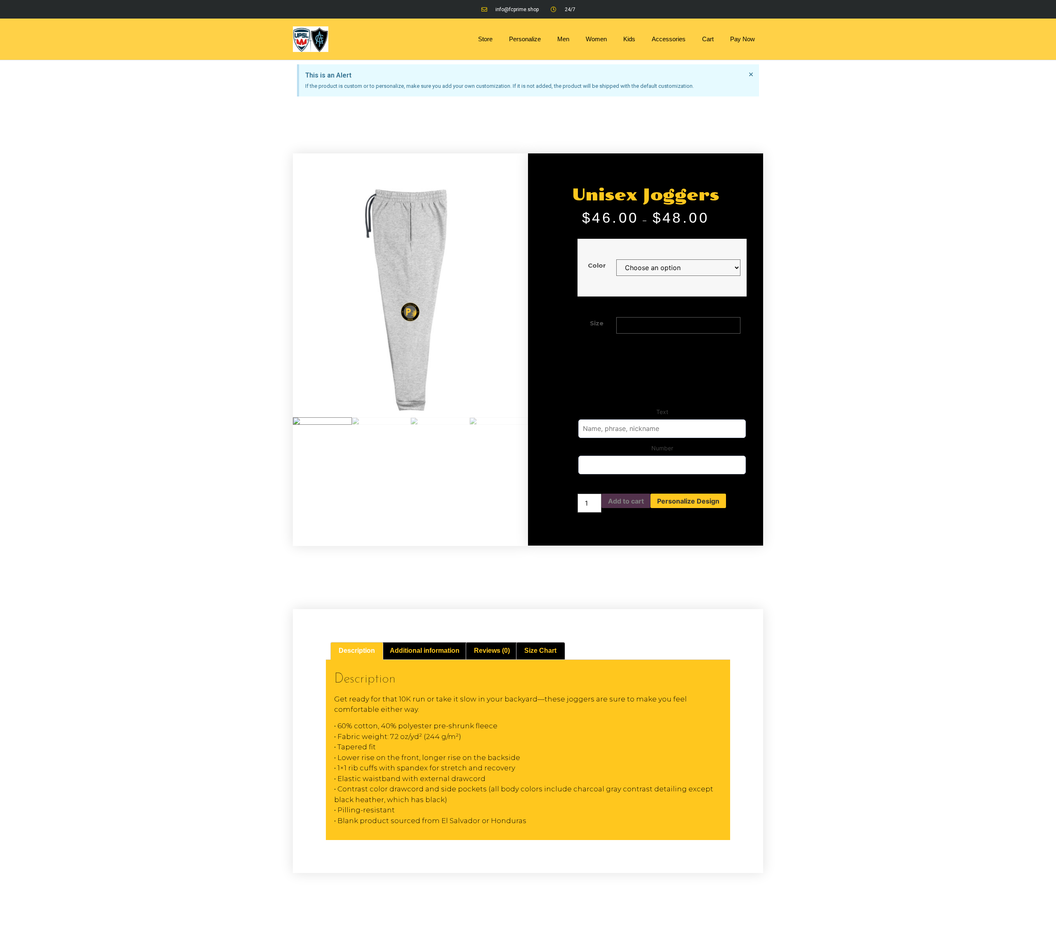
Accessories (669, 38)
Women (596, 38)
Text (662, 411)
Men (563, 38)
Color (597, 265)
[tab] (356, 651)
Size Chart (540, 650)
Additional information (425, 650)
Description (357, 650)
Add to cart (626, 501)
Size (596, 323)
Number (662, 448)
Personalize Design (688, 501)
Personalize (525, 38)
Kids (629, 38)
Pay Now (742, 38)
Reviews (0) (492, 650)
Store (485, 38)
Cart (708, 38)
